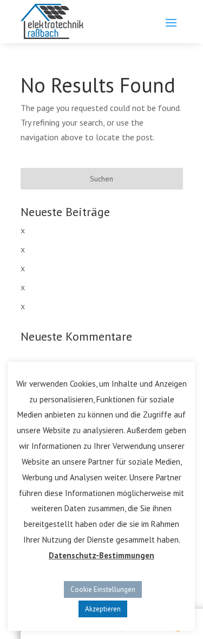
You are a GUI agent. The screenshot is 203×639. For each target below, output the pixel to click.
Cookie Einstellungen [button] (102, 589)
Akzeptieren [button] (103, 609)
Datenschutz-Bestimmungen (101, 555)
